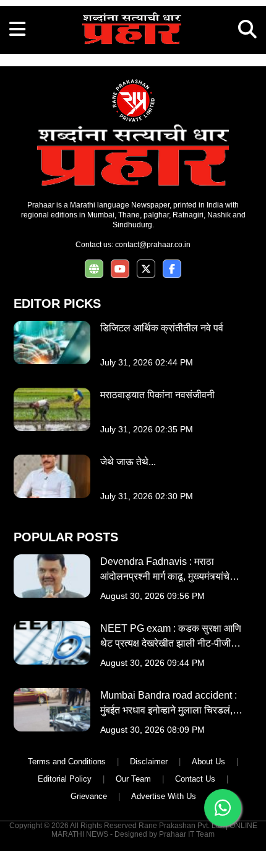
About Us (208, 761)
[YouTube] (120, 269)
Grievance (89, 796)
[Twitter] (146, 269)
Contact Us (195, 778)
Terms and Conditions (67, 761)
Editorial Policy (65, 778)
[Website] (94, 269)
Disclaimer (149, 761)
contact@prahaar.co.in (153, 244)
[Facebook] (172, 269)
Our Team (133, 778)
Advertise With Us (163, 796)
